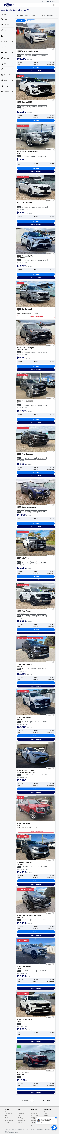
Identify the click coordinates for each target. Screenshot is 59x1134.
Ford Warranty (34, 1119)
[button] (53, 5)
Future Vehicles (9, 1120)
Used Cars (20, 1115)
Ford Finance (21, 1122)
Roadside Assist (35, 1120)
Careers (46, 1115)
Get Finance (36, 67)
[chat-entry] (54, 1128)
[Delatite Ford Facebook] (52, 1)
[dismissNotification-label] (56, 1117)
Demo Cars (21, 1113)
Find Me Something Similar (36, 316)
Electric (7, 1112)
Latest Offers (21, 1119)
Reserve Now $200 (36, 71)
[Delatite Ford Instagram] (54, 1)
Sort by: (43, 15)
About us (46, 1112)
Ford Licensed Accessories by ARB (35, 1123)
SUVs (6, 1115)
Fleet (45, 1117)
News (45, 1113)
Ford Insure (21, 1124)
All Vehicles (8, 1122)
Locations (46, 1)
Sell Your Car (21, 1120)
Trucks (6, 1117)
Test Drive (20, 1117)
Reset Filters (20, 21)
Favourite (48, 49)
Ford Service (34, 1113)
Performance (8, 1113)
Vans (6, 1119)
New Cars (20, 1112)
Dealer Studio (14, 1132)
